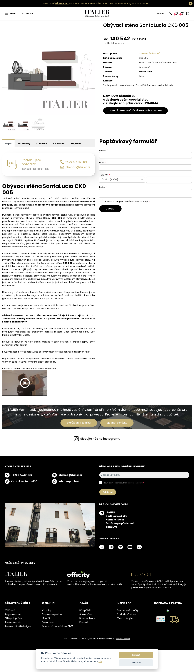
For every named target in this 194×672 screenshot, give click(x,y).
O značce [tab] (41, 143)
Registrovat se (13, 614)
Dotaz (103, 187)
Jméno (103, 150)
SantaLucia (145, 71)
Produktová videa (126, 614)
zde (100, 661)
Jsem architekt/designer (18, 626)
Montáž (46, 618)
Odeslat (110, 208)
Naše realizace (87, 618)
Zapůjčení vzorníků (79, 422)
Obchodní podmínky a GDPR (57, 626)
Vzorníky (46, 610)
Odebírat (107, 492)
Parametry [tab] (24, 143)
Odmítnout (136, 662)
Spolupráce (85, 614)
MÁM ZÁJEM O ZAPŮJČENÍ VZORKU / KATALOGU (135, 110)
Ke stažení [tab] (59, 143)
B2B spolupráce (13, 618)
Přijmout (136, 655)
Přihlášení (10, 610)
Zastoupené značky (127, 610)
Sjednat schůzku (117, 422)
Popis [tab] (8, 143)
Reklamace (48, 622)
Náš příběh (85, 610)
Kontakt (160, 13)
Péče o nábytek (125, 618)
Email (102, 162)
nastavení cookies (123, 639)
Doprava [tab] (76, 143)
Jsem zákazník (13, 622)
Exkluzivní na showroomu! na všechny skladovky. (87, 3)
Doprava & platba (52, 614)
